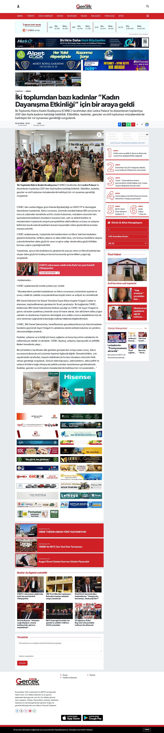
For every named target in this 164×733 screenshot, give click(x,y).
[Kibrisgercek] (84, 6)
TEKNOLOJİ (109, 16)
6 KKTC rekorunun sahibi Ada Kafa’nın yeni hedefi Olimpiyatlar (30, 596)
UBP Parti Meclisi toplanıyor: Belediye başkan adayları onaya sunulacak (59, 596)
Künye (65, 675)
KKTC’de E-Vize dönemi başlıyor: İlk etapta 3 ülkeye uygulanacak (121, 212)
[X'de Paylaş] (124, 124)
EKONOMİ (71, 16)
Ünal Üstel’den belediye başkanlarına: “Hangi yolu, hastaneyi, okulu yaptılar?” (87, 596)
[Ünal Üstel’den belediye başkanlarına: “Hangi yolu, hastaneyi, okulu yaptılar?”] (88, 584)
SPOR (120, 16)
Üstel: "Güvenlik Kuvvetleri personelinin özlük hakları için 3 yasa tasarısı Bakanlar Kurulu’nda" (131, 183)
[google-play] (92, 718)
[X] (21, 711)
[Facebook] (17, 711)
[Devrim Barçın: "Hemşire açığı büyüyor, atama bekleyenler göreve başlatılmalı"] (30, 611)
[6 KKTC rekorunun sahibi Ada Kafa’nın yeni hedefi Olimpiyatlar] (30, 584)
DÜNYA (60, 16)
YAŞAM (84, 16)
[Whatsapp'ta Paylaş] (128, 124)
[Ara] (147, 6)
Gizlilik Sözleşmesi (70, 678)
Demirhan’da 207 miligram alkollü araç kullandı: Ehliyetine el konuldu (130, 169)
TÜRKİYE (30, 16)
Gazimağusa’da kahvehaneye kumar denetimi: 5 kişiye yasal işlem (131, 197)
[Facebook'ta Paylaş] (119, 124)
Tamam (146, 729)
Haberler (19, 91)
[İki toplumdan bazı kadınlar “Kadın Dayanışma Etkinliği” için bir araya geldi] (59, 156)
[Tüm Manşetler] (146, 328)
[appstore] (71, 718)
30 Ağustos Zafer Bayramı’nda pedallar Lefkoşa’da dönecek (84, 623)
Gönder (22, 663)
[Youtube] (30, 711)
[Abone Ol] (147, 124)
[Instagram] (26, 711)
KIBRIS (20, 16)
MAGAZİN (95, 16)
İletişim (92, 675)
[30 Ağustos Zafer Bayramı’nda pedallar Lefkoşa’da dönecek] (88, 611)
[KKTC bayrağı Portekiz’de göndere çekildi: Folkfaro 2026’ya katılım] (59, 611)
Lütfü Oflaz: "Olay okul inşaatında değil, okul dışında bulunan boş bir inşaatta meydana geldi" (143, 212)
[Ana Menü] (148, 16)
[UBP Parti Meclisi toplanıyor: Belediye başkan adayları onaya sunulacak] (59, 584)
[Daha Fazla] (133, 124)
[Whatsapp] (34, 711)
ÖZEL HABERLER (45, 16)
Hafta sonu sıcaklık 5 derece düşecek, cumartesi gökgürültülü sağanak (130, 154)
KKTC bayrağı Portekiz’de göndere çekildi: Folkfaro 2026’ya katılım (58, 623)
